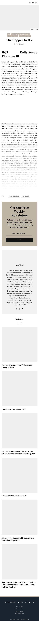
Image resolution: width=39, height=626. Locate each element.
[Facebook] (18, 602)
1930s (8, 34)
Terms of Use (19, 611)
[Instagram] (22, 602)
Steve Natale (19, 44)
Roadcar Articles (13, 36)
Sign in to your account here (27, 446)
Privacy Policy (19, 613)
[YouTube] (29, 602)
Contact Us (19, 606)
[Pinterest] (25, 602)
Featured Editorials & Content (21, 34)
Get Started (19, 439)
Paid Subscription (19, 609)
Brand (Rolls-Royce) (14, 196)
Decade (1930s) (26, 196)
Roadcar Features (25, 36)
